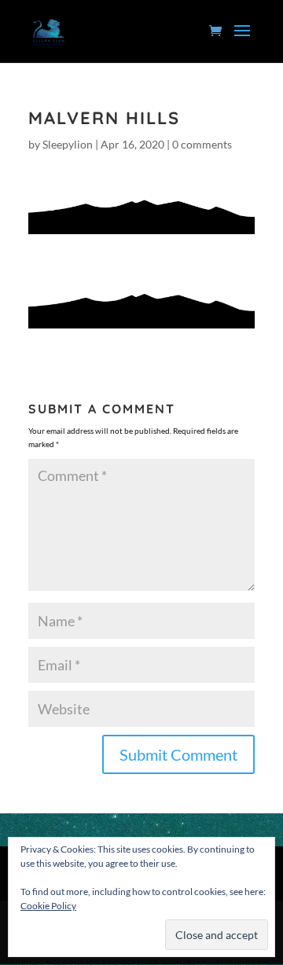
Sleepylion (67, 144)
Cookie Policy (48, 906)
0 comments (202, 144)
